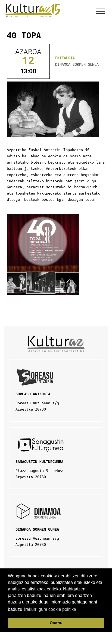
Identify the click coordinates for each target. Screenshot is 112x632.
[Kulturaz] (33, 11)
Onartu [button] (56, 623)
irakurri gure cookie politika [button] (50, 609)
